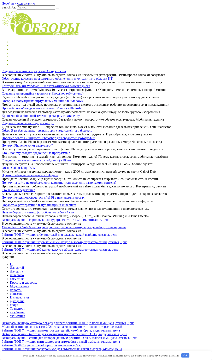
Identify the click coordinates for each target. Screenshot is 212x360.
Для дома (16, 271)
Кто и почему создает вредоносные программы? (36, 153)
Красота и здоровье (23, 282)
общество (16, 293)
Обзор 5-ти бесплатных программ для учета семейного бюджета (47, 130)
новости (16, 290)
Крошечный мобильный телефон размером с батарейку (41, 115)
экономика (17, 316)
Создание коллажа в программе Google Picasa (34, 71)
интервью (17, 275)
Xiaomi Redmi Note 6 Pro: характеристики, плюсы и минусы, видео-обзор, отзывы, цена (64, 227)
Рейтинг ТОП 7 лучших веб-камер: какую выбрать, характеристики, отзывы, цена (60, 249)
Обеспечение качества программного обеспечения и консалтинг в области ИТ (57, 78)
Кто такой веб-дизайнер (18, 190)
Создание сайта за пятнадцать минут (28, 123)
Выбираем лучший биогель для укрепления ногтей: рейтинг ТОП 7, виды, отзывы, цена (64, 334)
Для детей (17, 267)
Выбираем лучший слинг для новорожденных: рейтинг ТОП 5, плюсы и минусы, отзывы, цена (69, 338)
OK (185, 355)
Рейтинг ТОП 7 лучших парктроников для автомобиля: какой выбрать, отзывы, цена (62, 349)
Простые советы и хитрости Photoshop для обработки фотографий (48, 138)
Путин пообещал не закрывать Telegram (30, 175)
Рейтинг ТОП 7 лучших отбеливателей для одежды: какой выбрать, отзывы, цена (59, 234)
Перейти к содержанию (18, 3)
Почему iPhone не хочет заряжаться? (27, 145)
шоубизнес (17, 312)
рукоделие (17, 301)
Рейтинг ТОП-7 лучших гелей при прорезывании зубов (41, 345)
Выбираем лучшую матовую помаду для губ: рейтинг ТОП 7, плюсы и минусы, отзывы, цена (68, 323)
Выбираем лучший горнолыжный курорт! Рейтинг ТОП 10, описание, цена (55, 219)
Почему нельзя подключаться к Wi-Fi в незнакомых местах (43, 197)
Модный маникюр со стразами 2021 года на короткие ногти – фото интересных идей (62, 326)
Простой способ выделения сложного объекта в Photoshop (43, 108)
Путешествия (19, 297)
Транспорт (17, 308)
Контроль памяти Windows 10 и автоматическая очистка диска (46, 86)
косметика (17, 279)
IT (11, 264)
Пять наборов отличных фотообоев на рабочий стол (38, 212)
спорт (14, 305)
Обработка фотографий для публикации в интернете (39, 205)
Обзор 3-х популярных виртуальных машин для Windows (42, 101)
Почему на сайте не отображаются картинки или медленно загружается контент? (59, 182)
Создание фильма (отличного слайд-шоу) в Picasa (36, 160)
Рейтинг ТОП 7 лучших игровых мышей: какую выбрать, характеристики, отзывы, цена (64, 242)
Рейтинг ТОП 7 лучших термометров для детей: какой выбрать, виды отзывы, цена (61, 330)
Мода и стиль (19, 286)
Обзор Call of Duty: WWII (19, 167)
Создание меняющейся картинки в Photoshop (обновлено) (42, 93)
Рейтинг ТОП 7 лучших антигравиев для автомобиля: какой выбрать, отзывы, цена (61, 341)
